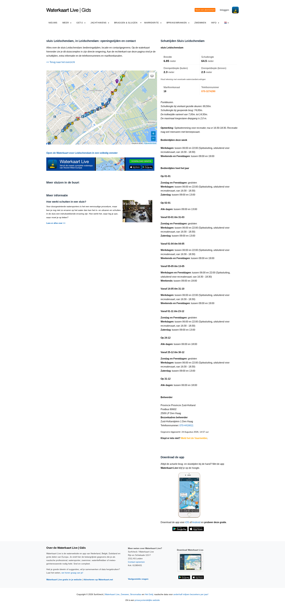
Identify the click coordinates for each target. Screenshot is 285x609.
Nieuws (53, 22)
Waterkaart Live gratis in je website (64, 579)
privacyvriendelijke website (147, 600)
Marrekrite (151, 22)
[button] (62, 131)
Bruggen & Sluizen (125, 22)
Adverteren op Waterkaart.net (98, 579)
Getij (80, 22)
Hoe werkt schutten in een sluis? (66, 201)
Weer (65, 22)
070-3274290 (208, 91)
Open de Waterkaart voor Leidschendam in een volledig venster (82, 153)
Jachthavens (99, 22)
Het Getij (149, 594)
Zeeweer (125, 594)
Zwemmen (200, 22)
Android (196, 522)
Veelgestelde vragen (138, 579)
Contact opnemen (136, 562)
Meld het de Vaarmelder (194, 438)
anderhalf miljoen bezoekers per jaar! (190, 594)
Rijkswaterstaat (150, 143)
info (214, 22)
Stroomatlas (135, 594)
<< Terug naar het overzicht (60, 62)
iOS (187, 522)
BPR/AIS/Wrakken (177, 22)
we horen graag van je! (72, 573)
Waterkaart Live (112, 594)
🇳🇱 (225, 22)
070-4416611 (186, 425)
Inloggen (224, 10)
